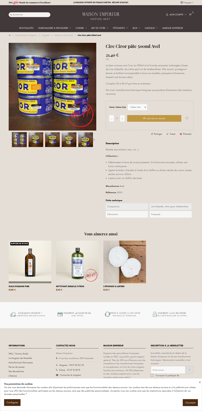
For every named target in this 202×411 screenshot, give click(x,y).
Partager (158, 134)
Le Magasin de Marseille (20, 358)
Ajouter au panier (155, 118)
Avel (122, 186)
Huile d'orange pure (19, 286)
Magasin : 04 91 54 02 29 (71, 365)
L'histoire (13, 375)
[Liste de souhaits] (187, 118)
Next (94, 140)
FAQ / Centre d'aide (18, 353)
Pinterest (187, 134)
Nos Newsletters (16, 371)
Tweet (172, 134)
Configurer (12, 402)
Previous (11, 140)
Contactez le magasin (70, 375)
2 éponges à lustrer (113, 286)
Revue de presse (17, 367)
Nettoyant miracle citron (70, 286)
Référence (111, 192)
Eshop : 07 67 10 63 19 (69, 370)
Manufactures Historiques (21, 362)
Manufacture (112, 186)
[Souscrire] (189, 370)
